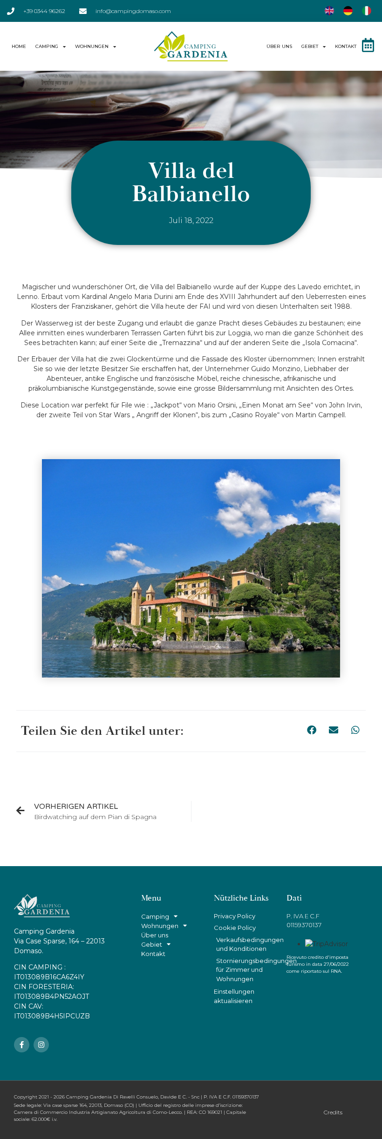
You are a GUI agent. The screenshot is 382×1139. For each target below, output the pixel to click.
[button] (311, 730)
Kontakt (345, 46)
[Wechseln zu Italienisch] (366, 11)
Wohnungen (92, 46)
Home (19, 46)
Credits (333, 1112)
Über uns (279, 46)
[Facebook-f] (21, 1044)
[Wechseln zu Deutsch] (348, 11)
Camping (46, 46)
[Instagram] (41, 1044)
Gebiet (309, 46)
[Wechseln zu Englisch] (329, 11)
